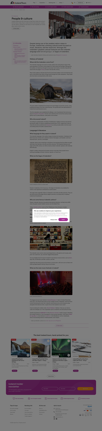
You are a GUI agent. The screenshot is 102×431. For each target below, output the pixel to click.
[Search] (75, 3)
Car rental (26, 410)
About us (40, 408)
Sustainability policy (43, 410)
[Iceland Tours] (18, 2)
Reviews (11, 414)
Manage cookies (54, 219)
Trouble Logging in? (28, 416)
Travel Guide (12, 412)
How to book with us (29, 412)
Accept (63, 219)
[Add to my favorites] (28, 341)
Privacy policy (42, 412)
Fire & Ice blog (13, 410)
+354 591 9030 (58, 411)
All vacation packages (14, 408)
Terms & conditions (28, 414)
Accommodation (28, 408)
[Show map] (28, 355)
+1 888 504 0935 (58, 415)
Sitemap (40, 414)
